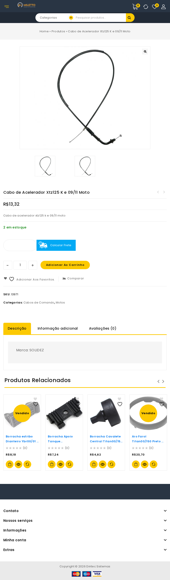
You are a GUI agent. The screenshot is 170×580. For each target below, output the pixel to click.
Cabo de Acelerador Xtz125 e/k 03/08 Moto (163, 192)
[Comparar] (27, 464)
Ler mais (10, 464)
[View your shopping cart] (139, 6)
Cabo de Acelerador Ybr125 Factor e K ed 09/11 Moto (158, 192)
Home (44, 31)
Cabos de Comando (38, 302)
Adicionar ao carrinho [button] (52, 464)
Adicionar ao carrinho (65, 265)
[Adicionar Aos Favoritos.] (36, 402)
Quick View (18, 464)
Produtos (58, 31)
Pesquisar (130, 17)
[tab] (18, 328)
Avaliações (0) (102, 328)
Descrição (17, 328)
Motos (60, 302)
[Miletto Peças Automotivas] (26, 5)
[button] (145, 51)
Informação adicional (58, 328)
